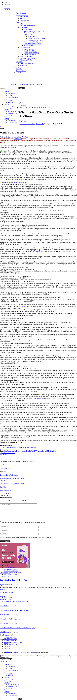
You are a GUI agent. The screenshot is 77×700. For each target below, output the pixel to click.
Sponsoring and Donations (28, 58)
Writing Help (24, 27)
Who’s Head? (32, 36)
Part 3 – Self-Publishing (31, 53)
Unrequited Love (5, 468)
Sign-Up (22, 18)
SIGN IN (3, 632)
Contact (18, 67)
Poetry (6, 117)
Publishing (11, 120)
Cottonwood (18, 139)
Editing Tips (28, 29)
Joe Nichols (26, 137)
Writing (6, 119)
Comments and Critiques (32, 42)
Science (10, 106)
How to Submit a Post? (27, 26)
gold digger (37, 398)
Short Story (11, 102)
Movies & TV (12, 113)
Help (17, 22)
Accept (2, 657)
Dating (12, 447)
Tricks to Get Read (30, 33)
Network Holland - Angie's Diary (23, 652)
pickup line (22, 306)
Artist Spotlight (13, 97)
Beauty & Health (13, 111)
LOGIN (18, 72)
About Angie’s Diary (26, 60)
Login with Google (6, 497)
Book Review (12, 122)
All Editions (24, 17)
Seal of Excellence (26, 56)
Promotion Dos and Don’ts (32, 44)
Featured (7, 92)
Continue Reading (6, 445)
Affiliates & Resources (27, 63)
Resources (19, 62)
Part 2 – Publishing (30, 51)
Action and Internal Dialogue (37, 38)
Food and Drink (24, 447)
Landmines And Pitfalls (35, 40)
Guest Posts (19, 69)
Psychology (7, 108)
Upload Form (24, 20)
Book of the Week (22, 15)
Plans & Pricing (21, 13)
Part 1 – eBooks (29, 49)
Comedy (7, 447)
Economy (11, 95)
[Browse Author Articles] (7, 453)
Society (6, 104)
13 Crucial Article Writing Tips (34, 31)
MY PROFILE (21, 71)
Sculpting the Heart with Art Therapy (15, 580)
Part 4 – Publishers (30, 54)
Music (10, 115)
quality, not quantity (20, 182)
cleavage (37, 251)
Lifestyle (7, 110)
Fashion (16, 447)
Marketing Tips (29, 45)
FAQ (21, 24)
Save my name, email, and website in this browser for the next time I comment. (27, 538)
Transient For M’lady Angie (9, 475)
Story (5, 99)
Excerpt (10, 101)
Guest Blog (32, 447)
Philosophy (11, 93)
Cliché (2, 447)
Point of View (28, 35)
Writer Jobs (23, 65)
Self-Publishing (25, 47)
